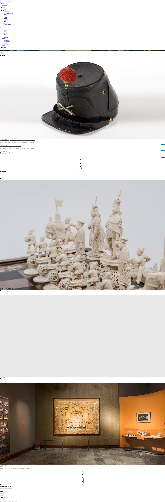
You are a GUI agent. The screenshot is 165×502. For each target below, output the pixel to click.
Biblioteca (5, 14)
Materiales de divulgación (7, 24)
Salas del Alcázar (6, 22)
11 (81, 165)
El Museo (3, 16)
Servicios (5, 36)
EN (3, 3)
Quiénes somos (6, 17)
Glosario (5, 25)
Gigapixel (5, 9)
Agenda (5, 12)
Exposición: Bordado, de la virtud (8, 13)
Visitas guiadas (6, 37)
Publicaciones (4, 47)
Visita (3, 10)
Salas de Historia (6, 43)
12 (81, 166)
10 (83, 478)
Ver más (163, 144)
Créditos (3, 499)
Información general (6, 11)
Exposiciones (5, 33)
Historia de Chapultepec (7, 19)
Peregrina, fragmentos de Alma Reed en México (10, 146)
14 (83, 481)
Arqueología (5, 20)
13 (81, 167)
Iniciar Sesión (5, 5)
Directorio (3, 497)
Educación (3, 23)
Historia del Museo (6, 40)
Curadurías (5, 8)
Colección (3, 7)
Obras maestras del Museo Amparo (8, 152)
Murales (5, 21)
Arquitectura (5, 18)
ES (1, 3)
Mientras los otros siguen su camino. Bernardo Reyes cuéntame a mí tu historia (17, 140)
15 (81, 168)
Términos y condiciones (5, 498)
